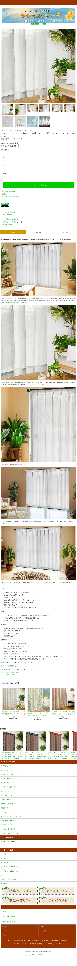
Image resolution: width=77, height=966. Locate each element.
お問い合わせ (5, 935)
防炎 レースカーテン (25, 131)
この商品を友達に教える (10, 219)
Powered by (28, 955)
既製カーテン (23, 662)
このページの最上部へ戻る (9, 666)
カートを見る (43, 930)
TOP (3, 131)
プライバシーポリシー (21, 944)
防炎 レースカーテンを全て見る (9, 672)
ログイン (4, 930)
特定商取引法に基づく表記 (10, 196)
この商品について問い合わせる (12, 222)
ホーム (10, 940)
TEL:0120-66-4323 (38, 24)
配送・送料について (34, 940)
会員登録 (42, 926)
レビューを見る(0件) (8, 212)
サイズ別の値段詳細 (8, 191)
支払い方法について (20, 940)
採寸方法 (4, 854)
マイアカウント (6, 926)
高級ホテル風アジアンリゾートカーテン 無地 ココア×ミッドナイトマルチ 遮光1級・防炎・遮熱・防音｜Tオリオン (12, 755)
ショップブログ (49, 944)
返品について (6, 194)
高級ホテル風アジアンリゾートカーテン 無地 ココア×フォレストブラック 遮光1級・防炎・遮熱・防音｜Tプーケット (35, 755)
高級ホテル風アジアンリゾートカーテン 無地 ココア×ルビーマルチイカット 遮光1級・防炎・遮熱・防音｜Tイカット (58, 755)
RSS (56, 944)
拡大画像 (38, 232)
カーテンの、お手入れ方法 (9, 871)
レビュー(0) (64, 232)
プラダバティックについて (9, 867)
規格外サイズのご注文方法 (9, 879)
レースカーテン (12, 131)
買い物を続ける (7, 224)
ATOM (61, 944)
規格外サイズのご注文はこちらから (16, 302)
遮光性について (6, 858)
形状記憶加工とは (6, 862)
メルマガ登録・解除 (35, 944)
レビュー (4, 875)
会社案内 (4, 883)
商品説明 (13, 232)
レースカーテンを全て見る (8, 675)
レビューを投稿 (7, 214)
